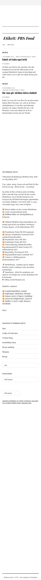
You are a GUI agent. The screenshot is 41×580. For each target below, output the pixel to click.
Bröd (18, 56)
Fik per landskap (8, 347)
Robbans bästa (10, 214)
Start (4, 328)
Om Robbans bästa (9, 342)
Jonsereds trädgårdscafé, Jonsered (18, 298)
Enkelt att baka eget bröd (14, 59)
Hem (3, 44)
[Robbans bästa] (20, 16)
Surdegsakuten (25, 214)
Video (34, 56)
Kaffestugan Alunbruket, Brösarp (17, 293)
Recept (4, 356)
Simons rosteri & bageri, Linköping (18, 296)
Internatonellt (25, 56)
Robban (6, 63)
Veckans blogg (7, 338)
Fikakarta (5, 352)
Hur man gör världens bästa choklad (19, 93)
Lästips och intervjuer (10, 333)
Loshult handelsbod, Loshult (16, 291)
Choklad (5, 90)
